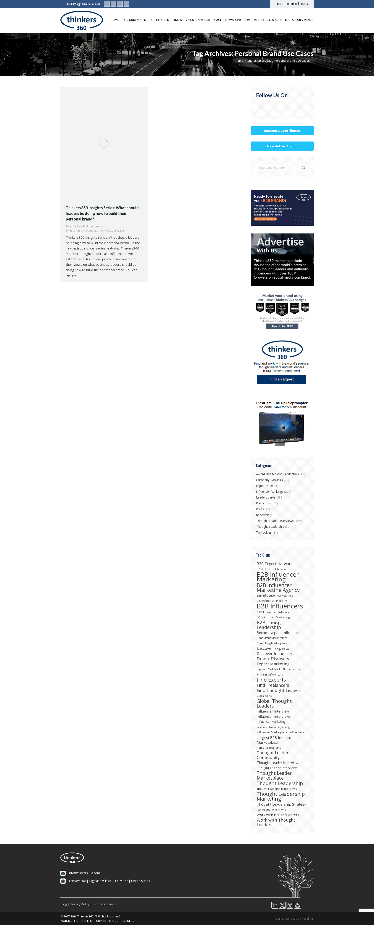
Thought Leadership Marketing (281, 796)
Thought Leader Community (273, 755)
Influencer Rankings (269, 491)
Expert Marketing (273, 663)
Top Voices (264, 532)
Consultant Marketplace (272, 638)
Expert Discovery (273, 658)
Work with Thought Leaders (276, 822)
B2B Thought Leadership (271, 625)
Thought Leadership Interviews (277, 789)
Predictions (264, 503)
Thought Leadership (270, 526)
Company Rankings (269, 480)
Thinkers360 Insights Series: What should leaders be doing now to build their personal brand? (102, 213)
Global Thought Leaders (274, 703)
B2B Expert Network (274, 563)
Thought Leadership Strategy (281, 804)
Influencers (297, 732)
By (85, 230)
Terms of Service (105, 904)
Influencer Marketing (271, 721)
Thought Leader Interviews (83, 226)
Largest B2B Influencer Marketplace (276, 740)
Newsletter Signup (282, 146)
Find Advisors (291, 669)
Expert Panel (265, 486)
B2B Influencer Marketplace (275, 595)
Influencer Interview (273, 711)
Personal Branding (269, 748)
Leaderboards (266, 497)
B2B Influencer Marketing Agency (278, 587)
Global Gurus (264, 695)
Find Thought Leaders (279, 690)
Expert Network (269, 669)
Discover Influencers (275, 653)
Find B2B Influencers (270, 674)
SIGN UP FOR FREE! (286, 4)
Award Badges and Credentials (277, 474)
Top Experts (263, 809)
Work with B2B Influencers (278, 814)
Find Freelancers (273, 685)
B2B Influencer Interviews (272, 569)
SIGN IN (304, 4)
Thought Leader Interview (277, 762)
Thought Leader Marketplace (274, 775)
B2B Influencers (280, 606)
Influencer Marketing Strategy (273, 727)
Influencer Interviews (274, 716)
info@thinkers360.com (86, 4)
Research (262, 515)
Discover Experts (273, 648)
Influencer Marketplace (272, 732)
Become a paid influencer (278, 632)
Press (260, 509)
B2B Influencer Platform (272, 601)
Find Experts (271, 679)
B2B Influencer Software (273, 612)
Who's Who (279, 809)
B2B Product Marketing (273, 617)
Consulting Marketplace (272, 643)
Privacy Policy (79, 904)
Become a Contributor (282, 130)
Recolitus (308, 918)
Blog (63, 904)
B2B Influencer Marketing (278, 576)
